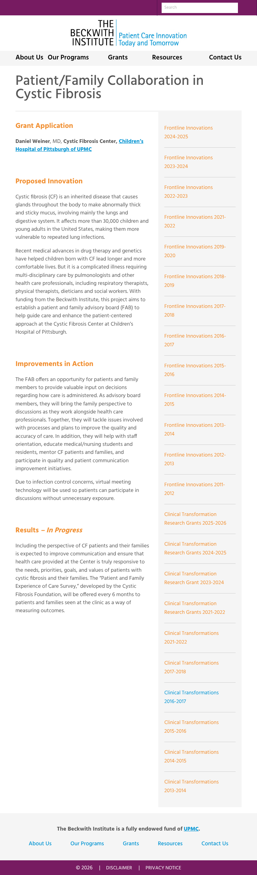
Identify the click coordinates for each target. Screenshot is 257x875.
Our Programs (68, 58)
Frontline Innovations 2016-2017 (195, 340)
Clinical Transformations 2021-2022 (191, 638)
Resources (167, 58)
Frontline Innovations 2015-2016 (195, 370)
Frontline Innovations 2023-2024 (188, 162)
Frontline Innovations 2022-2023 (188, 192)
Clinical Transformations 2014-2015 (191, 756)
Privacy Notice (163, 868)
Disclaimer (119, 868)
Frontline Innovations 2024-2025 (188, 132)
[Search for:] (200, 8)
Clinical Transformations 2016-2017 (191, 697)
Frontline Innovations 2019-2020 (195, 251)
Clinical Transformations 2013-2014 (191, 786)
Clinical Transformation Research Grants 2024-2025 (195, 548)
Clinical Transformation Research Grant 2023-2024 (194, 578)
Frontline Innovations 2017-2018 (195, 311)
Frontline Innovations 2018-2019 (195, 281)
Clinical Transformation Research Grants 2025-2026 (195, 519)
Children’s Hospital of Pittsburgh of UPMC (79, 145)
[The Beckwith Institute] (128, 33)
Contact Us (225, 58)
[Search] (247, 7)
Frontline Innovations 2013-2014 (195, 430)
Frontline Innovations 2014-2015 (195, 400)
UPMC (191, 829)
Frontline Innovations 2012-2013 (195, 459)
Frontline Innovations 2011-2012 (194, 489)
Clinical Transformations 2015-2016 (191, 727)
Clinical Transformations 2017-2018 (191, 667)
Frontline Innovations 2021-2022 (195, 221)
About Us (29, 58)
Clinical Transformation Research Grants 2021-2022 (194, 608)
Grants (117, 58)
